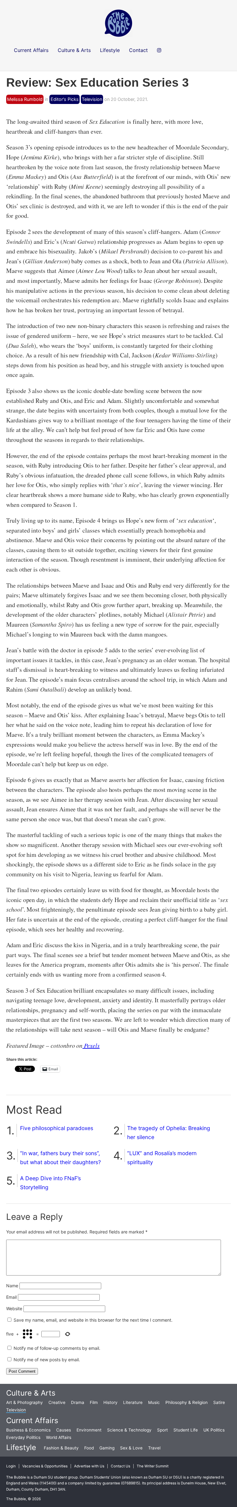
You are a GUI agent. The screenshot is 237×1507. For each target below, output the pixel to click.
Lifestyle (21, 1447)
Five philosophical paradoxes (56, 1128)
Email (11, 1297)
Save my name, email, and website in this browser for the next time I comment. (93, 1320)
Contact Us (120, 1466)
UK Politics (214, 1429)
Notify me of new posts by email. (47, 1359)
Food (89, 1447)
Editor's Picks (65, 99)
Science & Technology (129, 1429)
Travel (154, 1447)
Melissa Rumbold (25, 99)
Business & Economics (28, 1429)
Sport (162, 1429)
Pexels (91, 1045)
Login (11, 1466)
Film (94, 1402)
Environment (89, 1429)
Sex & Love (131, 1447)
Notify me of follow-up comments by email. (57, 1348)
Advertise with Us (89, 1466)
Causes (63, 1429)
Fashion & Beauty (61, 1447)
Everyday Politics (23, 1437)
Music (154, 1402)
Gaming (106, 1447)
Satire (219, 1402)
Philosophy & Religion (186, 1402)
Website (14, 1308)
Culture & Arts (31, 1392)
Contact (138, 50)
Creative (56, 1402)
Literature (133, 1402)
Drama (77, 1402)
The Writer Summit (152, 1466)
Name (12, 1285)
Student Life (185, 1429)
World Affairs (58, 1437)
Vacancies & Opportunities (45, 1466)
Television (92, 99)
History (110, 1402)
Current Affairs (32, 1420)
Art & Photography (24, 1402)
